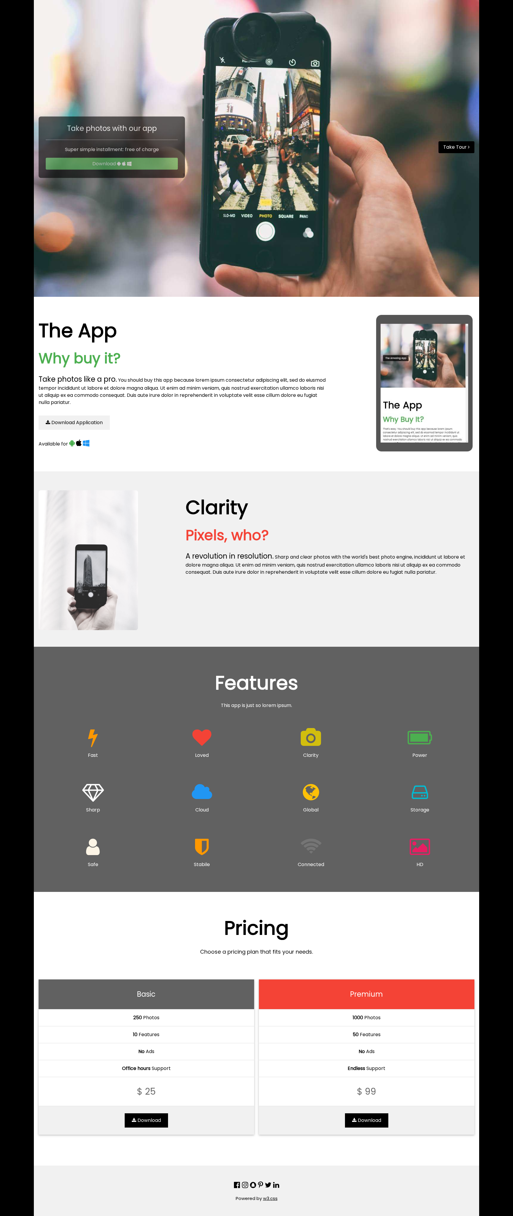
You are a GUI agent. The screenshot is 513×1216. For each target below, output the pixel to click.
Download (104, 163)
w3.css (270, 1198)
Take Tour (455, 147)
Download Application (76, 422)
